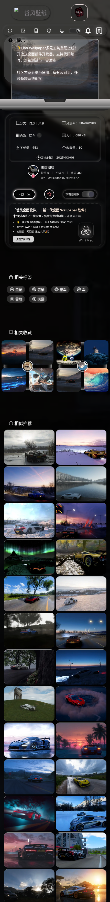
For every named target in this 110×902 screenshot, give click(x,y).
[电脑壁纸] (22, 31)
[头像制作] (49, 31)
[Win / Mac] (86, 230)
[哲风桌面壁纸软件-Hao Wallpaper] (62, 31)
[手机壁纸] (35, 31)
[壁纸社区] (9, 31)
